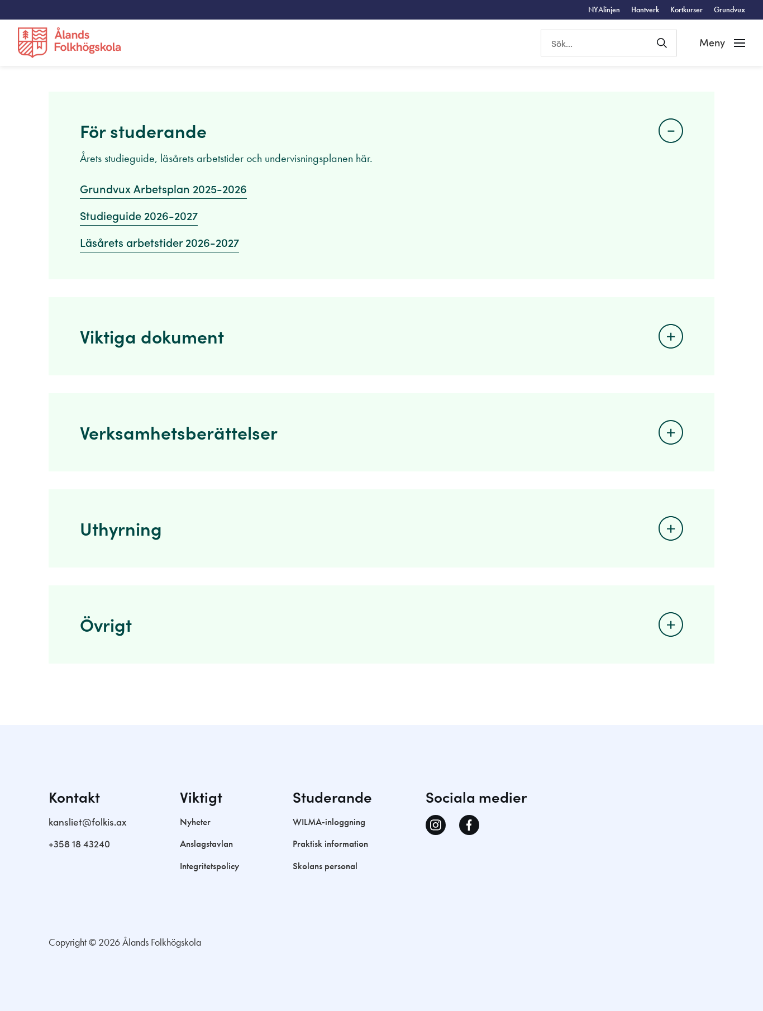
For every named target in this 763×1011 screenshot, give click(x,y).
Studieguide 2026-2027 (139, 215)
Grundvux (729, 9)
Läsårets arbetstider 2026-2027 (159, 242)
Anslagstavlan (206, 843)
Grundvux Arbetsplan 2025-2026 (163, 188)
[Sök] (662, 43)
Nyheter (195, 822)
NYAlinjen (604, 9)
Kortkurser (686, 9)
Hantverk (645, 9)
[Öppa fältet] (671, 130)
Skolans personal (325, 866)
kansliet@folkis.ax (87, 821)
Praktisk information (330, 843)
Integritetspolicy (209, 866)
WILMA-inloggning (329, 822)
